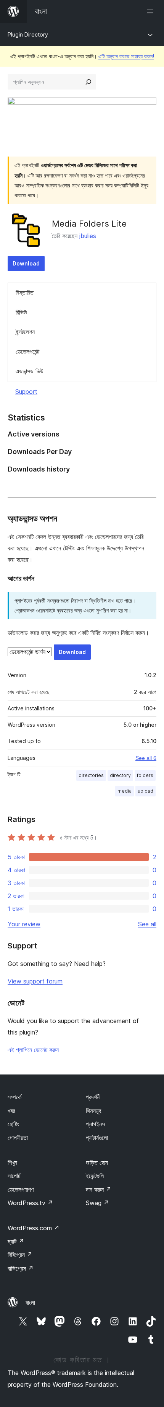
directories (91, 775)
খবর (11, 1110)
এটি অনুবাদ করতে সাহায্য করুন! (126, 56)
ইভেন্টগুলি (95, 1176)
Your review (24, 924)
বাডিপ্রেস (21, 1268)
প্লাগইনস (95, 1124)
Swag (97, 1203)
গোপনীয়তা (18, 1138)
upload (145, 791)
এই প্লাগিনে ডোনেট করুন (33, 1050)
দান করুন (98, 1189)
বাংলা (30, 1302)
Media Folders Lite (89, 224)
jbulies (87, 236)
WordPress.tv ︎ (30, 1203)
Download (26, 263)
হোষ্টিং (13, 1124)
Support (26, 391)
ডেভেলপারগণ (21, 1189)
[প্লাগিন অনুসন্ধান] (88, 82)
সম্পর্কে (14, 1097)
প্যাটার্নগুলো (97, 1138)
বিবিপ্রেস (20, 1254)
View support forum (35, 981)
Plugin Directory (28, 34)
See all (147, 924)
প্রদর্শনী (93, 1097)
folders (145, 775)
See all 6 (145, 758)
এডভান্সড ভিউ (29, 371)
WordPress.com (33, 1228)
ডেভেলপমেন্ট (27, 351)
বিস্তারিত (25, 292)
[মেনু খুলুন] (152, 11)
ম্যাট (16, 1241)
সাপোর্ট (14, 1176)
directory (120, 775)
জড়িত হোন (97, 1162)
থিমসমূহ (93, 1110)
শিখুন (12, 1162)
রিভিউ (21, 312)
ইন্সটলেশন (25, 332)
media (124, 791)
